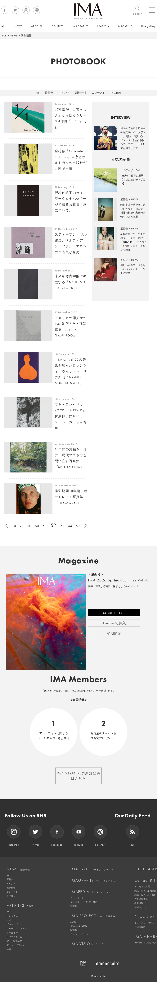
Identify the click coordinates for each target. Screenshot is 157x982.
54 (70, 526)
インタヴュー (13, 915)
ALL (37, 92)
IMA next (92, 869)
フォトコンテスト (79, 934)
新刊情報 (80, 92)
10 (14, 526)
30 (29, 526)
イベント (64, 92)
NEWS (13, 35)
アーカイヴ (12, 932)
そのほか (116, 92)
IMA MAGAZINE (78, 925)
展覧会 (49, 92)
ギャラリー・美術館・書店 (83, 902)
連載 (9, 949)
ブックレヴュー (14, 924)
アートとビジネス (16, 945)
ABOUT (74, 921)
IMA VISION (87, 943)
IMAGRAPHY (95, 880)
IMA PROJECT (92, 915)
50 (37, 526)
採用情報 (138, 903)
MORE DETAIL (114, 613)
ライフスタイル (14, 937)
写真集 (73, 906)
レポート (11, 920)
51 (44, 526)
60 (78, 526)
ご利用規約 (140, 927)
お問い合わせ (141, 907)
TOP (4, 35)
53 (62, 526)
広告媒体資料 (141, 899)
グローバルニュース (17, 928)
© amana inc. (99, 976)
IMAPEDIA (89, 891)
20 (22, 526)
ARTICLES (20, 905)
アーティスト (77, 897)
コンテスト (98, 92)
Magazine (78, 560)
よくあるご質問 (142, 886)
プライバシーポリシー (145, 923)
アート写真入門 (14, 941)
